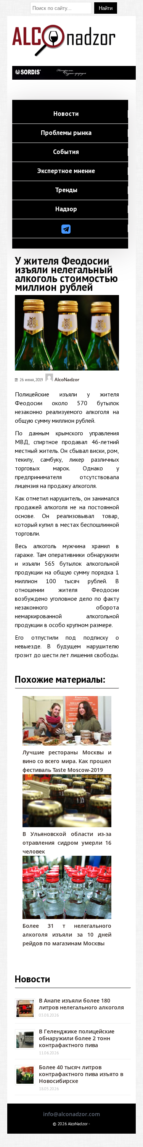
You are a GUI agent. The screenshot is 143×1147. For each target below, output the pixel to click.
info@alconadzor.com (71, 1114)
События (66, 152)
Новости (66, 114)
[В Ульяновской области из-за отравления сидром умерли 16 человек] (67, 825)
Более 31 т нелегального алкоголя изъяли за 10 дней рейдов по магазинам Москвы (67, 934)
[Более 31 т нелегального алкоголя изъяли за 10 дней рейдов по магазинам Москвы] (67, 917)
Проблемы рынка (66, 133)
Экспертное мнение (66, 171)
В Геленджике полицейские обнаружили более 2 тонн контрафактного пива (76, 1038)
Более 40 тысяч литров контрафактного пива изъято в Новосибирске (81, 1074)
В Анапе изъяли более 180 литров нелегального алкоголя (81, 1004)
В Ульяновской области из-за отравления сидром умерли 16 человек (67, 842)
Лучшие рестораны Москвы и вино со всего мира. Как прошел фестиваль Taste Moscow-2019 (67, 761)
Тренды (66, 190)
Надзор (66, 209)
